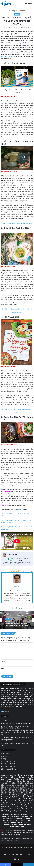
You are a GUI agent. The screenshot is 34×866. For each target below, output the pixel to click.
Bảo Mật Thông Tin (8, 766)
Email (3, 668)
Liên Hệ (4, 756)
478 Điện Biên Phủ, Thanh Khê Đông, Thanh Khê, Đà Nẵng (17, 727)
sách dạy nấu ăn (6, 56)
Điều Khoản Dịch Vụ (8, 769)
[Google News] (17, 608)
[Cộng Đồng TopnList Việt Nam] (7, 3)
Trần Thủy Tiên (12, 554)
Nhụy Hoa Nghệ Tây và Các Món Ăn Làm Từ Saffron (17, 223)
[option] (17, 620)
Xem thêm (18, 706)
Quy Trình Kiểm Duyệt (9, 761)
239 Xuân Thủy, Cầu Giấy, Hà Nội (20, 723)
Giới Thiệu (5, 754)
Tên (3, 661)
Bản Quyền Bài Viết (8, 764)
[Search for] (26, 4)
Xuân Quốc (7, 28)
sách (15, 52)
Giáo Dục (22, 11)
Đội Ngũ (4, 759)
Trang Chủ (14, 11)
